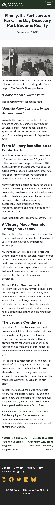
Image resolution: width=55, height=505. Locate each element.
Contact (18, 467)
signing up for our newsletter (27, 415)
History (23, 393)
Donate (6, 467)
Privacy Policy (35, 467)
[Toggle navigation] (49, 4)
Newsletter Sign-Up (13, 471)
